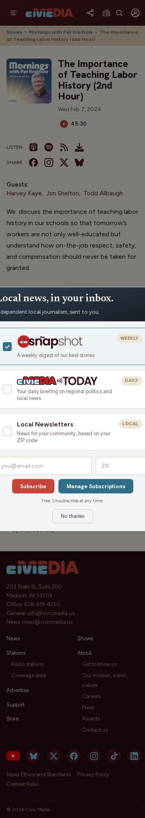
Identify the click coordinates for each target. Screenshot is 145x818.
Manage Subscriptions (95, 486)
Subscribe (33, 486)
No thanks (73, 516)
